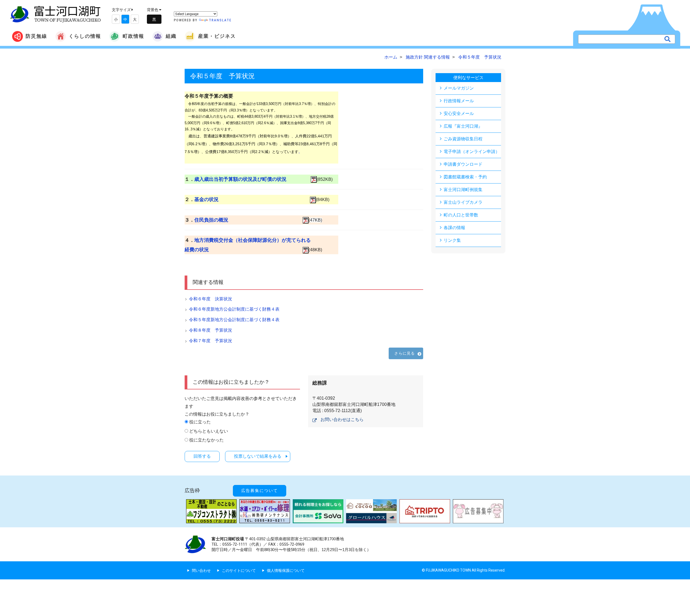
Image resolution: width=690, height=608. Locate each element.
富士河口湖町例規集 (463, 189)
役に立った (200, 422)
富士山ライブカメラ (463, 202)
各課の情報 (454, 227)
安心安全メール (459, 113)
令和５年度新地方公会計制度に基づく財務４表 (234, 319)
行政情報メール (459, 100)
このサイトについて (239, 570)
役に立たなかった (206, 440)
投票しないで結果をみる (257, 456)
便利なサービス (468, 77)
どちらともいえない (208, 431)
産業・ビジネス (217, 36)
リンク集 (452, 240)
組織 (171, 36)
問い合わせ (201, 570)
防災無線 (36, 36)
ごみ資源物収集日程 (463, 139)
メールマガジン (459, 88)
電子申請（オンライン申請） (472, 151)
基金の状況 (206, 199)
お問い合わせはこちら (342, 419)
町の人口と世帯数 (461, 215)
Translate (220, 20)
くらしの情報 (85, 36)
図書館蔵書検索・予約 (465, 177)
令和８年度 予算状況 (210, 330)
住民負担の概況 (211, 220)
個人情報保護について (286, 570)
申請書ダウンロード (463, 164)
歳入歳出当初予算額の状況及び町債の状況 (240, 179)
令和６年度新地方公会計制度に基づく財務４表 (234, 309)
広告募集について (259, 490)
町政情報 (133, 36)
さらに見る (404, 353)
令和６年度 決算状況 (210, 299)
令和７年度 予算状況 (210, 340)
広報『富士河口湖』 (463, 126)
